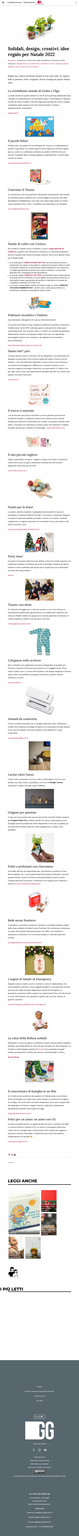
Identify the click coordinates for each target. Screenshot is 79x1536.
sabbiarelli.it (13, 113)
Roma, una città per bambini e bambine (27, 1317)
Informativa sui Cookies (39, 1464)
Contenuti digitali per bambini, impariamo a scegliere (34, 1311)
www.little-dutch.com (17, 471)
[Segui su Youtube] (45, 1450)
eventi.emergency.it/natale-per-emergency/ (27, 1004)
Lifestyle (58, 64)
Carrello (40, 1401)
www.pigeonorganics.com (19, 624)
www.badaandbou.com (18, 738)
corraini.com (13, 380)
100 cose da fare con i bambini (23, 1343)
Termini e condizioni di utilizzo (39, 1467)
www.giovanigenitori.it (17, 1141)
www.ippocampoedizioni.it (19, 163)
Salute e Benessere (22, 67)
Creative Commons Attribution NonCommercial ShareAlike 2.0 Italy (39, 1476)
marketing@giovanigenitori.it (39, 1522)
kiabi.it (11, 575)
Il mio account (39, 1396)
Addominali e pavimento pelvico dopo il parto (30, 1305)
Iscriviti (38, 1417)
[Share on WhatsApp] (12, 1155)
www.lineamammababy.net (28, 884)
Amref (41, 1049)
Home (39, 1387)
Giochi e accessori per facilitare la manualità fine (32, 1299)
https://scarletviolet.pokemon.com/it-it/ (25, 345)
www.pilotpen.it (15, 683)
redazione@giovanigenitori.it (39, 1517)
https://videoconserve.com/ (19, 1113)
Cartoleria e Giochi (47, 64)
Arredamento (34, 64)
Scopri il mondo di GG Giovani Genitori (39, 1391)
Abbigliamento (22, 64)
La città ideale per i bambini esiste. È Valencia (30, 1337)
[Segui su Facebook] (33, 1450)
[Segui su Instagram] (39, 1450)
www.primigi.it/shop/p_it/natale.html (24, 529)
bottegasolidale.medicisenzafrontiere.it (25, 943)
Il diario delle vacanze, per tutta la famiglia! (29, 1323)
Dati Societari (39, 1457)
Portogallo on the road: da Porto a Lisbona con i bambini (35, 1349)
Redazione (12, 60)
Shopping (34, 67)
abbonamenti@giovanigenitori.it (39, 1513)
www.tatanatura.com (56, 428)
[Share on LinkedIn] (15, 1155)
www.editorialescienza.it (18, 209)
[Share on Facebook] (9, 1155)
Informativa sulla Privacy (39, 1460)
